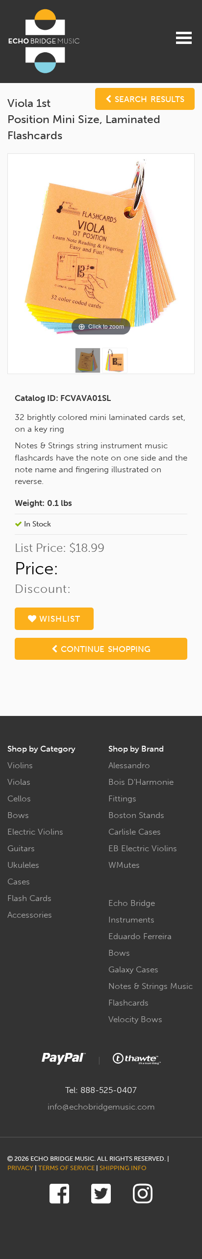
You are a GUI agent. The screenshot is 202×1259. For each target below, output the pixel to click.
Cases (18, 881)
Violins (20, 765)
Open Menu (184, 38)
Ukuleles (23, 865)
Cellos (19, 798)
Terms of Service (66, 1168)
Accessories (29, 915)
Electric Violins (35, 832)
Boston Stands (136, 815)
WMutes (124, 865)
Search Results (147, 99)
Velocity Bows (135, 1019)
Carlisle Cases (134, 832)
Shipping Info (123, 1168)
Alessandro (129, 765)
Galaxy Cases (133, 969)
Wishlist (58, 619)
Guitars (21, 848)
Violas (18, 782)
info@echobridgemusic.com (101, 1107)
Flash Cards (29, 898)
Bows (18, 815)
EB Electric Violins (142, 848)
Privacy (20, 1168)
